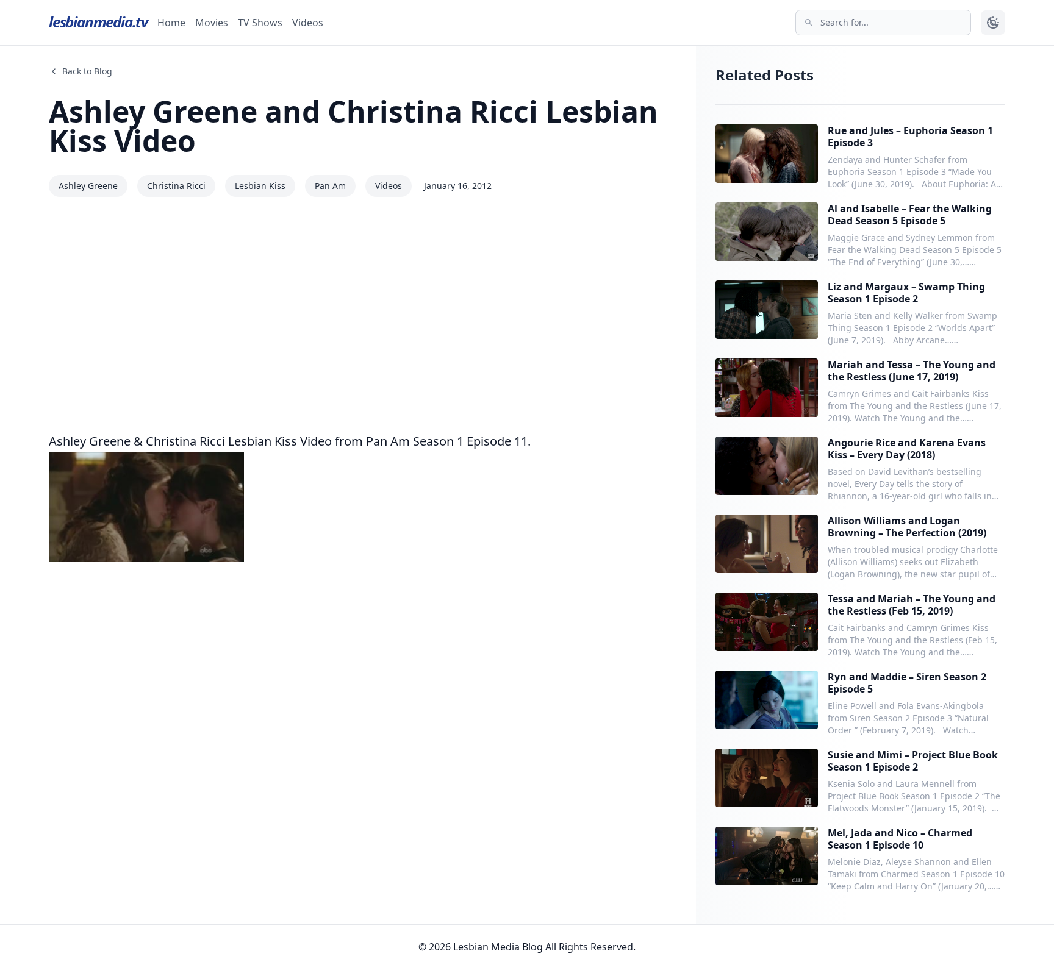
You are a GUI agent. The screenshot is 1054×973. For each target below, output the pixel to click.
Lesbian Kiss (260, 185)
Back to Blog (87, 71)
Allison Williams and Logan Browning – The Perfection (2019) (907, 527)
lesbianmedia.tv (98, 22)
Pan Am (330, 185)
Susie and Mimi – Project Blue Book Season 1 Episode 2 (913, 761)
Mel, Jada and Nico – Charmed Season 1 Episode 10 (900, 839)
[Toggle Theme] (993, 22)
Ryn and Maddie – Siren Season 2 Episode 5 (907, 683)
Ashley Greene (88, 185)
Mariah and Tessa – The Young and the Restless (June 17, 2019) (911, 370)
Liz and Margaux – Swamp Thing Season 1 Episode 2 (906, 292)
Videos (307, 22)
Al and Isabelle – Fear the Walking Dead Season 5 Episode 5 (910, 214)
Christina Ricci (176, 185)
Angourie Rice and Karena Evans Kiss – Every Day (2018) (907, 449)
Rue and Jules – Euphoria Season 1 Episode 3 (910, 136)
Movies (211, 22)
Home (171, 22)
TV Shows (260, 22)
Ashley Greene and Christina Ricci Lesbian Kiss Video (353, 125)
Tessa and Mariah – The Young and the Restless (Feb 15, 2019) (911, 605)
